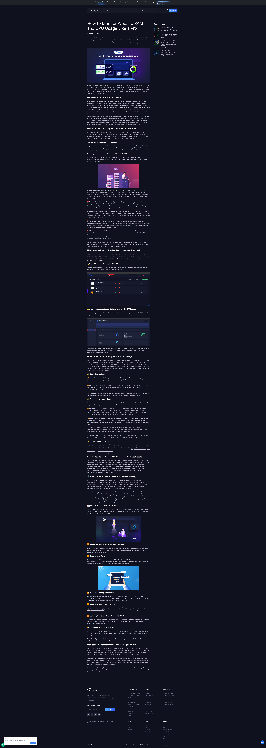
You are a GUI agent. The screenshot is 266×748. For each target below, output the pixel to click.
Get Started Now (148, 2)
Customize (26, 742)
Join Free (173, 10)
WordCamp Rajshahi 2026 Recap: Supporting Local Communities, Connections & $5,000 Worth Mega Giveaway (156, 42)
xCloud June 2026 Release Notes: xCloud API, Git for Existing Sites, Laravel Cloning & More (156, 52)
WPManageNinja (144, 744)
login (165, 10)
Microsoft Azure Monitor (105, 451)
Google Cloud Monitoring (138, 449)
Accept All (33, 742)
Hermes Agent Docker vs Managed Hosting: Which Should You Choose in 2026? (156, 29)
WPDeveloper (122, 744)
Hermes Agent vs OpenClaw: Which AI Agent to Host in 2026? (156, 35)
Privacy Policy (90, 744)
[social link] (88, 714)
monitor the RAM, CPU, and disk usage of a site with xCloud (125, 258)
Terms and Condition (100, 744)
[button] (262, 742)
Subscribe (110, 709)
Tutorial (99, 33)
